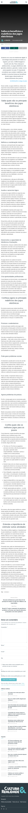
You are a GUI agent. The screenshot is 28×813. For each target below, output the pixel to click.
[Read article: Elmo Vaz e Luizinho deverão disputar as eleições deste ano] (4, 756)
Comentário (4, 627)
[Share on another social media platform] (23, 48)
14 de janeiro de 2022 (13, 770)
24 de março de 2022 (13, 745)
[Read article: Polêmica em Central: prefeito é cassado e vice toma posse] (4, 774)
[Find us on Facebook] (1, 809)
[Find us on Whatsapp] (6, 809)
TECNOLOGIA (7, 44)
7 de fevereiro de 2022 (13, 763)
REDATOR (8, 40)
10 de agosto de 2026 (13, 709)
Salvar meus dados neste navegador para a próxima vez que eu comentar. (13, 665)
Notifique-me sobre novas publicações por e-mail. (13, 676)
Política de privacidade (6, 801)
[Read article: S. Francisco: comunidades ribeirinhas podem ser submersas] (4, 768)
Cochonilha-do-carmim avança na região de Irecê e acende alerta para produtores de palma (17, 714)
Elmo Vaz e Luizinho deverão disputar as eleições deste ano (17, 755)
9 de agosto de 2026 (13, 717)
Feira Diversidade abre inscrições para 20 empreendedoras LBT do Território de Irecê (17, 706)
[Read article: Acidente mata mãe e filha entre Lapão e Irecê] (4, 762)
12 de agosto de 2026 (13, 695)
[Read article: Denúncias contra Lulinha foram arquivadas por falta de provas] (4, 722)
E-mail (3, 651)
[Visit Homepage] (14, 2)
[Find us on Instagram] (3, 809)
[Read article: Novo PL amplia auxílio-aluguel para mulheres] (4, 700)
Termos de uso (15, 801)
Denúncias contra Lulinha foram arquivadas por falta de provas (16, 721)
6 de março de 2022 (12, 757)
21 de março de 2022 (13, 751)
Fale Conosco (23, 801)
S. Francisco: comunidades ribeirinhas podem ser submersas (17, 767)
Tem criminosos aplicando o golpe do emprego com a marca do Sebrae (17, 749)
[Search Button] (26, 2)
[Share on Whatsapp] (14, 48)
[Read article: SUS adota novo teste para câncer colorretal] (4, 694)
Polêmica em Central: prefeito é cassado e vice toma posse (16, 773)
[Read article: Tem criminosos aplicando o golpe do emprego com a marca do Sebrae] (4, 750)
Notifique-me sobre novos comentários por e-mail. (13, 671)
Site (2, 658)
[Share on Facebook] (5, 48)
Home (2, 44)
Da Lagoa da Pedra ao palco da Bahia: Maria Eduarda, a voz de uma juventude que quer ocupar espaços (17, 728)
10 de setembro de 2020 (17, 40)
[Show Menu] (1, 2)
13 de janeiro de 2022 (13, 776)
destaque (6, 591)
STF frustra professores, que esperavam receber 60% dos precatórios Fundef (15, 742)
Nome (3, 645)
